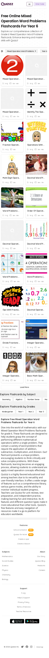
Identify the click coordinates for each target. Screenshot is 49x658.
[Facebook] (27, 647)
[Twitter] (22, 647)
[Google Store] (32, 621)
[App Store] (17, 621)
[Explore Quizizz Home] (7, 4)
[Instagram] (31, 647)
